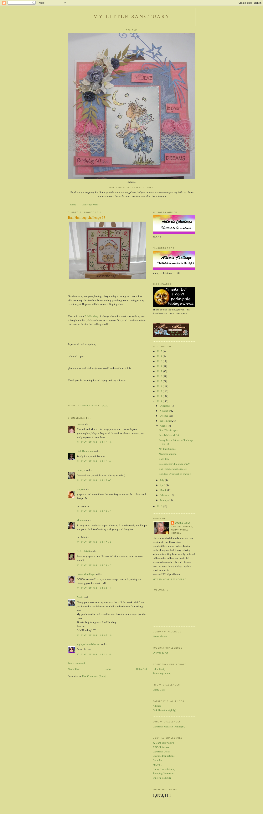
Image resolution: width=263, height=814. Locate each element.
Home (73, 204)
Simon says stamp (162, 673)
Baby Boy (164, 458)
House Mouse (160, 636)
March (163, 490)
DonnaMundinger (86, 574)
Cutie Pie (157, 760)
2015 (160, 381)
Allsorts (157, 705)
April (163, 485)
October (164, 415)
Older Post (141, 669)
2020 (160, 361)
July (162, 480)
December (165, 405)
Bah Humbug (92, 316)
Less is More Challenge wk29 (174, 463)
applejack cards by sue (88, 644)
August (164, 425)
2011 (160, 401)
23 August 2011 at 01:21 (94, 588)
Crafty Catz (159, 689)
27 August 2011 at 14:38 (94, 654)
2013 (160, 391)
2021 (160, 356)
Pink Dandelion (85, 451)
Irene (79, 424)
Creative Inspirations (163, 755)
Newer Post (74, 669)
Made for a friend (168, 453)
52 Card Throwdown (163, 742)
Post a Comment (76, 663)
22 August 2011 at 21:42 (94, 565)
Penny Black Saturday (164, 769)
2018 (160, 366)
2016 (160, 376)
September (165, 420)
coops (80, 489)
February (165, 495)
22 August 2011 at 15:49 (94, 542)
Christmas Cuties (161, 751)
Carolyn (81, 470)
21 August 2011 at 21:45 (94, 511)
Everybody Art (160, 652)
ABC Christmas (161, 747)
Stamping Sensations (163, 773)
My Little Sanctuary (131, 16)
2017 (160, 371)
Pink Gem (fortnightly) (164, 710)
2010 (160, 506)
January (164, 500)
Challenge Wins (90, 204)
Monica (81, 520)
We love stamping (162, 777)
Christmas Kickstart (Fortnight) (169, 726)
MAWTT (157, 764)
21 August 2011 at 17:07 (94, 480)
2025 (160, 351)
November (165, 410)
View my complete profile (169, 579)
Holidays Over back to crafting (175, 473)
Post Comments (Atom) (94, 676)
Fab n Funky (159, 669)
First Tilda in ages (168, 430)
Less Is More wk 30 (169, 435)
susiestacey (183, 523)
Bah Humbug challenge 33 (173, 468)
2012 (160, 396)
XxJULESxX (83, 551)
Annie (80, 597)
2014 (160, 386)
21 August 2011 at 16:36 (94, 461)
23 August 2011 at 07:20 (94, 635)
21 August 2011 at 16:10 (94, 442)
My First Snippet (167, 448)
